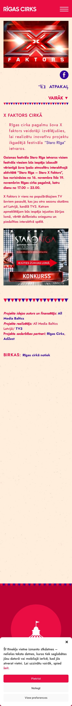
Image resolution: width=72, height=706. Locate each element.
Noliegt (36, 688)
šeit (5, 668)
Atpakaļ (59, 87)
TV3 (19, 328)
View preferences (36, 697)
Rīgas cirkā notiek (36, 355)
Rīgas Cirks (55, 333)
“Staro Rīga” (55, 142)
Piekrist (36, 678)
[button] (67, 641)
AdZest (9, 338)
